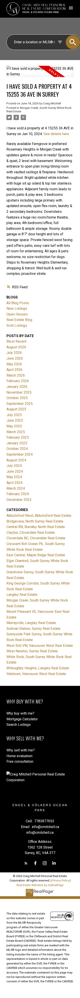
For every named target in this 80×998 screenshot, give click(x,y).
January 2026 (16, 387)
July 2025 (14, 415)
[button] (26, 863)
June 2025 (14, 420)
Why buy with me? (20, 713)
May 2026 (14, 364)
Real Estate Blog (19, 320)
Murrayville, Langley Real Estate (31, 623)
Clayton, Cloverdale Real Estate (30, 532)
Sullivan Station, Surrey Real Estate (33, 628)
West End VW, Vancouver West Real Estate (39, 645)
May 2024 (14, 477)
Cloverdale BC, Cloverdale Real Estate (35, 538)
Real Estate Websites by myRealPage (40, 885)
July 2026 (14, 353)
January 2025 (16, 443)
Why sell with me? (20, 750)
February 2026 (17, 381)
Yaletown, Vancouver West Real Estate (36, 674)
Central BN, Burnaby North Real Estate (35, 527)
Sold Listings (16, 325)
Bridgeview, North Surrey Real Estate (34, 521)
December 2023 (19, 500)
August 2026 (16, 347)
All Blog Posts (17, 303)
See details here (56, 134)
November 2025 (19, 392)
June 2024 (14, 471)
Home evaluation (19, 756)
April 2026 (14, 370)
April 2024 (14, 483)
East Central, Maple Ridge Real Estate (35, 555)
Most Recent (16, 341)
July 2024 (14, 466)
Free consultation (19, 761)
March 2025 (15, 432)
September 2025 (19, 404)
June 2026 (14, 358)
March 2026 (15, 375)
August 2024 (16, 460)
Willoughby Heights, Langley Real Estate (37, 668)
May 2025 (14, 426)
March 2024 (15, 488)
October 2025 (17, 398)
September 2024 (19, 454)
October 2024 (17, 449)
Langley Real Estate (21, 594)
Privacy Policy (60, 880)
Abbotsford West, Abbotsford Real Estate (38, 515)
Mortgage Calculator (22, 719)
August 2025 (16, 409)
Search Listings (18, 725)
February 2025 (17, 437)
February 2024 (17, 494)
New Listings (16, 308)
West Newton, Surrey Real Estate (32, 651)
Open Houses (17, 314)
